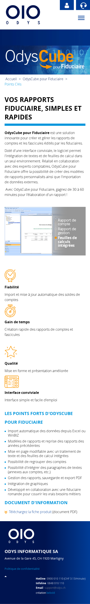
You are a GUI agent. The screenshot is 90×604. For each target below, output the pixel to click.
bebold (51, 592)
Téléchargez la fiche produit (29, 511)
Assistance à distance (83, 5)
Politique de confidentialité (22, 569)
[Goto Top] (6, 576)
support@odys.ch (55, 587)
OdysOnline (67, 5)
